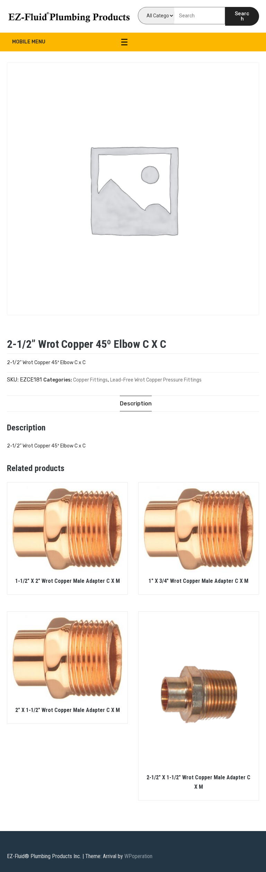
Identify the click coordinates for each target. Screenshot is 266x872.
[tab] (135, 403)
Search (242, 16)
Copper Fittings (90, 380)
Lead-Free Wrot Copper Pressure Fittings (156, 380)
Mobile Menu (28, 42)
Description (136, 403)
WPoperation (138, 856)
